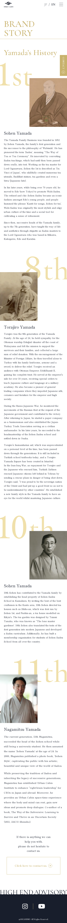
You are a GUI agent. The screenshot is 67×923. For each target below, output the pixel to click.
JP (45, 4)
